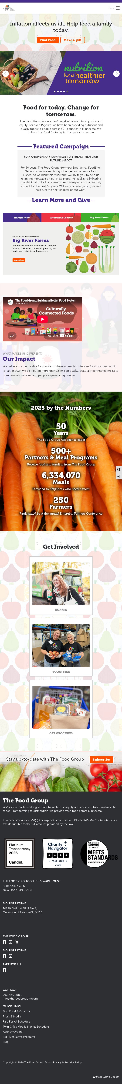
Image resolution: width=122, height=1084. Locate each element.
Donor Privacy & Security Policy (63, 1062)
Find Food (48, 40)
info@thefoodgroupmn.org (20, 998)
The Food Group (33, 1062)
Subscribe (101, 759)
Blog (6, 1042)
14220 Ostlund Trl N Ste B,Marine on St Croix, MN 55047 (22, 910)
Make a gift (72, 40)
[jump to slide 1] (54, 91)
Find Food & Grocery (16, 1011)
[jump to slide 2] (57, 91)
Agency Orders (12, 1031)
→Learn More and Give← (61, 200)
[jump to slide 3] (61, 91)
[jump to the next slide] (116, 74)
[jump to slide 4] (64, 91)
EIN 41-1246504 (83, 820)
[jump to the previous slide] (6, 74)
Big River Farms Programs (19, 1037)
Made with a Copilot (107, 1076)
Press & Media (12, 1016)
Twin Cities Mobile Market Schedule (26, 1026)
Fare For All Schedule (16, 1021)
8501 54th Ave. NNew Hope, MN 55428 (17, 888)
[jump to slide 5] (67, 91)
